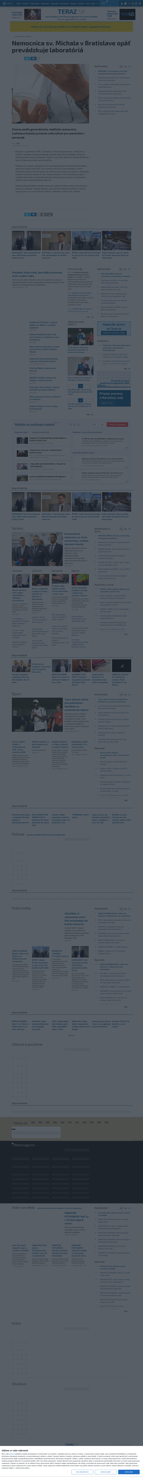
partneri (11, 1454)
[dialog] (71, 1461)
